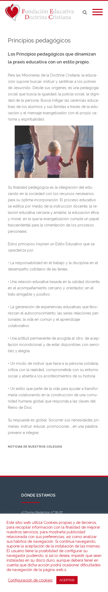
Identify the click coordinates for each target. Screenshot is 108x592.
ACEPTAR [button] (67, 580)
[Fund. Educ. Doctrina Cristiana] (41, 12)
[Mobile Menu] (97, 12)
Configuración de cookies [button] (30, 580)
